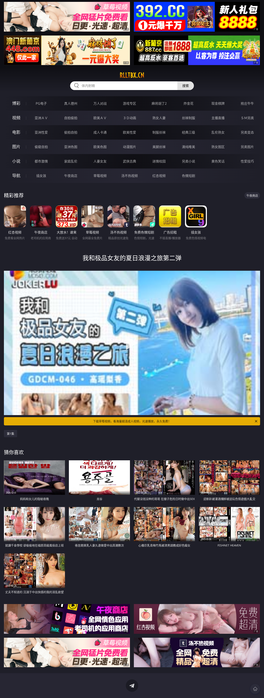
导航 (16, 175)
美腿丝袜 (159, 147)
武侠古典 (129, 161)
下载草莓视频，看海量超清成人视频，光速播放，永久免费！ (132, 421)
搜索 (185, 85)
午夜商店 (70, 175)
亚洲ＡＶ (41, 118)
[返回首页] (255, 689)
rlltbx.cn (132, 75)
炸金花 (188, 103)
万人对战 (100, 103)
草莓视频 (100, 175)
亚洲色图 (70, 147)
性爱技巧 (247, 161)
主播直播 (218, 118)
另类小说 (188, 161)
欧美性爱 (129, 132)
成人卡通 (100, 132)
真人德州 (70, 103)
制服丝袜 (159, 132)
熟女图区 (218, 147)
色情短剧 (188, 175)
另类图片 (247, 147)
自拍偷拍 (70, 118)
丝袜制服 (188, 118)
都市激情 (41, 161)
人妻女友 (100, 161)
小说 (16, 161)
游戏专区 (129, 103)
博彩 (16, 103)
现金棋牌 (218, 103)
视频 (16, 118)
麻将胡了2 (159, 103)
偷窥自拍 (41, 147)
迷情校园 (159, 161)
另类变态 (247, 132)
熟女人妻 (159, 118)
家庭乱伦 (70, 161)
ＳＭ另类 (247, 118)
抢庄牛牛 (247, 103)
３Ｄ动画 (129, 118)
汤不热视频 (129, 175)
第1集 (10, 434)
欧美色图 (100, 147)
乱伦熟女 (218, 132)
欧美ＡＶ (100, 118)
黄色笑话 (218, 161)
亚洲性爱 (41, 132)
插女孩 (41, 175)
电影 (16, 132)
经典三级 (188, 132)
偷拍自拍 (70, 132)
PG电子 (41, 103)
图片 (16, 147)
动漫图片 (129, 147)
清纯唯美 (188, 147)
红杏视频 (159, 175)
